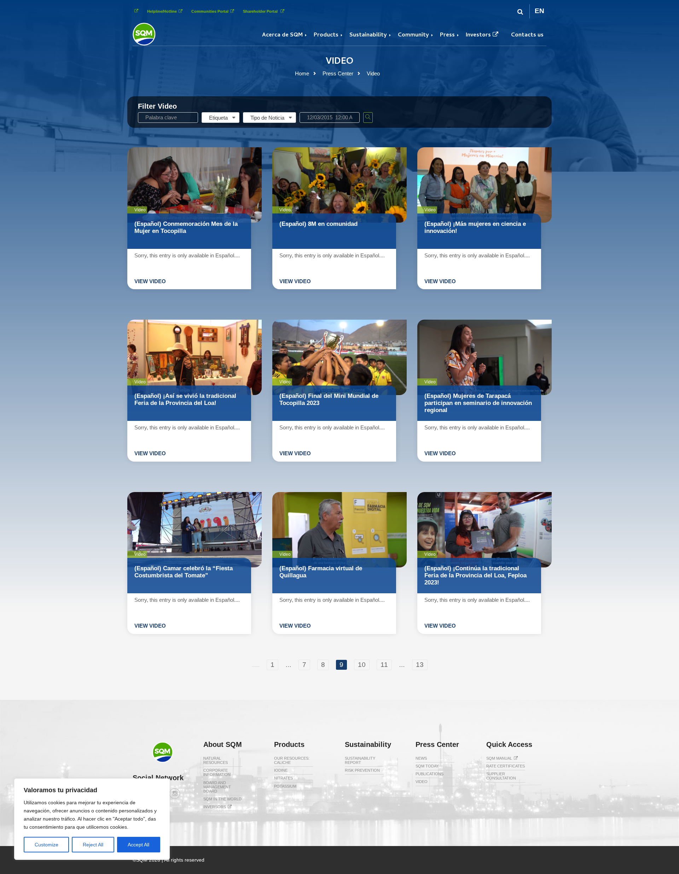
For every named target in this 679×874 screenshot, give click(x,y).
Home (302, 73)
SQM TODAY (427, 766)
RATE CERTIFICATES (505, 766)
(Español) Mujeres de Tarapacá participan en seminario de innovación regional (478, 403)
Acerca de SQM (282, 35)
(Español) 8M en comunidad (318, 224)
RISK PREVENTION (362, 770)
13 (420, 664)
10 (362, 664)
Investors (478, 35)
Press (447, 35)
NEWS (421, 758)
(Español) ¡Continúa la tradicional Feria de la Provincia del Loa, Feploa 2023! (475, 575)
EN (539, 11)
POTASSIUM (285, 786)
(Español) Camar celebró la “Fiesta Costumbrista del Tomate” (183, 572)
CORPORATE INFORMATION (217, 772)
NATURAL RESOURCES (215, 760)
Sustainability (368, 35)
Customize (46, 844)
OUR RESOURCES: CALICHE (291, 760)
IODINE (281, 770)
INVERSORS (214, 807)
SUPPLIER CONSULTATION (501, 776)
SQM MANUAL (499, 758)
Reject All (93, 844)
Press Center (338, 73)
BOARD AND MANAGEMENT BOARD (217, 787)
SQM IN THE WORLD (222, 799)
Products (326, 35)
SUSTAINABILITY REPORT (360, 760)
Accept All (138, 844)
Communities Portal (209, 11)
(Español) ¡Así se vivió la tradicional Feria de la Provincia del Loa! (185, 399)
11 (384, 664)
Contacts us (527, 35)
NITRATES (283, 778)
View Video (150, 281)
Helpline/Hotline (162, 11)
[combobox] (220, 117)
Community (413, 35)
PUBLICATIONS (429, 774)
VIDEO (422, 781)
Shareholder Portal (261, 11)
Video (373, 73)
